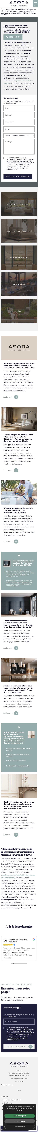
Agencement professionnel (19, 231)
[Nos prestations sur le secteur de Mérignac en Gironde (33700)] (6, 563)
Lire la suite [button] (7, 958)
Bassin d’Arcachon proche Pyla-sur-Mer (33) (19, 749)
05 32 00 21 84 (19, 1081)
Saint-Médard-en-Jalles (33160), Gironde (17, 755)
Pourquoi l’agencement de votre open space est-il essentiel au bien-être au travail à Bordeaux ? (18, 365)
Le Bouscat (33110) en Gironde (17, 766)
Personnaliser (19, 1127)
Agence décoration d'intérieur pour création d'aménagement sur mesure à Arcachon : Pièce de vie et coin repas (18, 689)
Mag (19, 311)
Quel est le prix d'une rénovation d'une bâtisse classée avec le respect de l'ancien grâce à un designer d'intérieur (18, 805)
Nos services (19, 284)
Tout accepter (19, 1116)
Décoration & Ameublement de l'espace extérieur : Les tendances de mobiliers (18, 510)
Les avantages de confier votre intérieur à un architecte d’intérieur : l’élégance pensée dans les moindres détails (18, 438)
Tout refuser (19, 1121)
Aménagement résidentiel (19, 204)
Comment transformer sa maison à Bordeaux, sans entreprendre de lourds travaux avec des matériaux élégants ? (18, 624)
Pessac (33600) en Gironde (16, 761)
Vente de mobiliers (19, 257)
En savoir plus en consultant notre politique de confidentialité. (17, 168)
